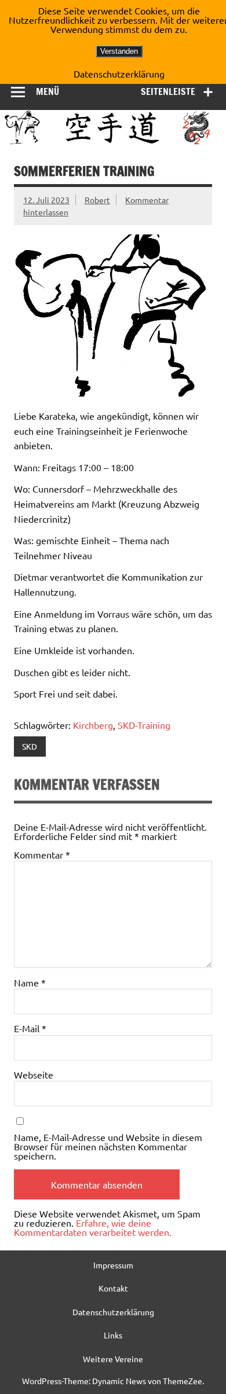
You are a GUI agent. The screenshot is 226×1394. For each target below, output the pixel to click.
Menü (47, 91)
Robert (97, 200)
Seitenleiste (168, 91)
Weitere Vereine (113, 1359)
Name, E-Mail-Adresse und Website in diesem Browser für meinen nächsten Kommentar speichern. (108, 1146)
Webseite (33, 1074)
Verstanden (119, 51)
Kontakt (113, 1288)
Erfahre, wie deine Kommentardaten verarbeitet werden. (93, 1227)
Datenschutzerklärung (113, 1312)
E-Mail (30, 1028)
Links (113, 1335)
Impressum (113, 1265)
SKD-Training (144, 725)
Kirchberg (93, 725)
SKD (29, 746)
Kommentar (42, 854)
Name (30, 982)
